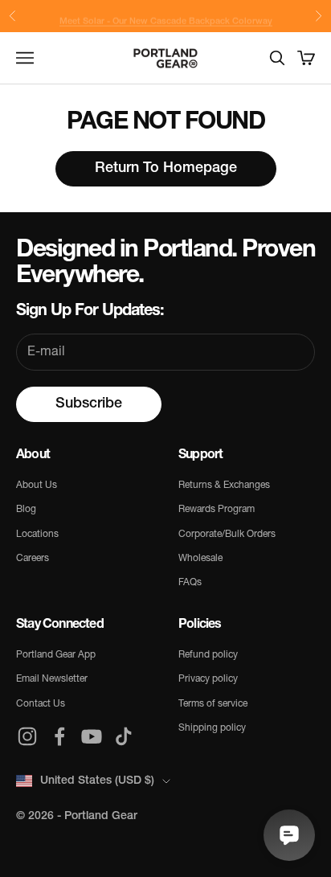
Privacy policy (208, 679)
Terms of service (212, 704)
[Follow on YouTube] (91, 736)
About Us (36, 485)
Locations (37, 534)
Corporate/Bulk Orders (227, 534)
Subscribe (88, 404)
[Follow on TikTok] (123, 736)
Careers (32, 558)
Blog (26, 509)
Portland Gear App (56, 655)
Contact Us (40, 704)
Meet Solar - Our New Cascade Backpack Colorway (165, 17)
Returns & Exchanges (224, 485)
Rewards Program (216, 509)
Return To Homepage (166, 169)
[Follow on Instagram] (27, 736)
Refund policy (208, 655)
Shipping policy (212, 728)
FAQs (190, 583)
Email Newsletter (52, 679)
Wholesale (200, 558)
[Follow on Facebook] (59, 736)
